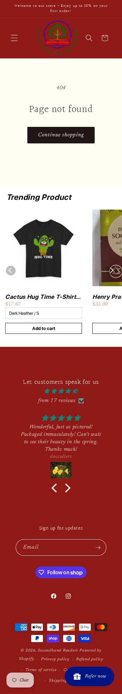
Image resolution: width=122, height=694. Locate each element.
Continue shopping (61, 135)
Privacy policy (55, 659)
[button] (14, 38)
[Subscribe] (98, 547)
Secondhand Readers (58, 650)
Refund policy (89, 659)
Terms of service (40, 670)
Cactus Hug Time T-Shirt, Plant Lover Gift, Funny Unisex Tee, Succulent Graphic (41, 297)
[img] (61, 391)
